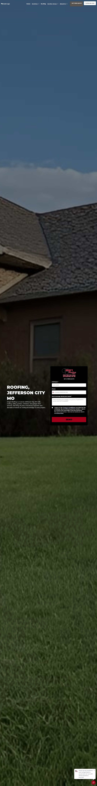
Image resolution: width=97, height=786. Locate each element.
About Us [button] (63, 4)
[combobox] (53, 392)
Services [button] (35, 4)
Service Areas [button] (52, 4)
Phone (54, 389)
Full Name (55, 381)
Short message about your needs (62, 396)
